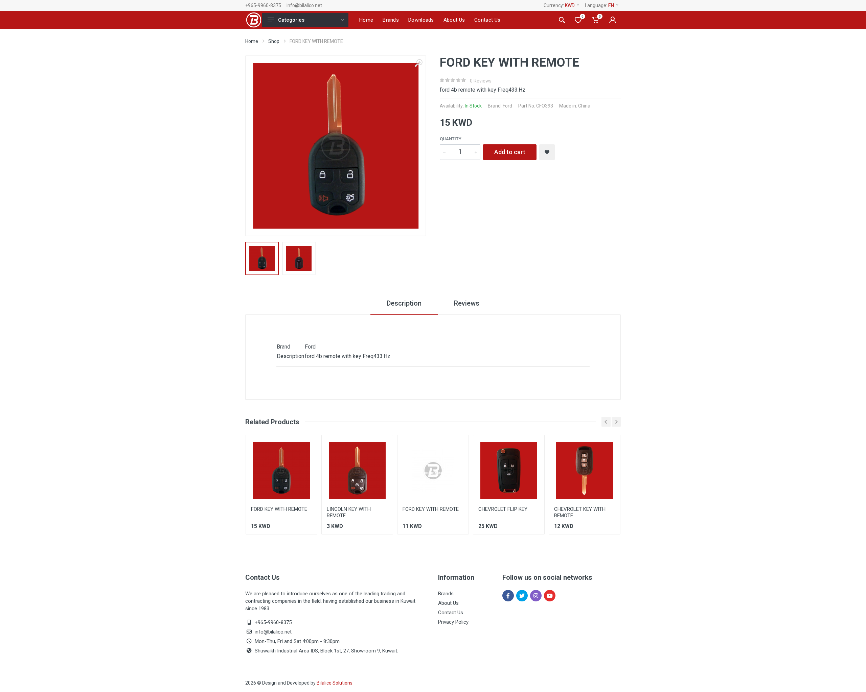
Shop (273, 41)
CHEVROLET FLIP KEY (502, 509)
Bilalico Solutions (334, 683)
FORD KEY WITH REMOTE (279, 509)
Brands (446, 594)
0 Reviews (481, 80)
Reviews (466, 303)
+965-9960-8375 (263, 5)
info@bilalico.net (304, 5)
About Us (448, 603)
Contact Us (450, 613)
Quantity (450, 138)
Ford (507, 106)
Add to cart (509, 152)
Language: (599, 5)
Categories (291, 20)
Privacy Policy (453, 622)
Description (404, 303)
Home (251, 41)
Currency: (559, 5)
